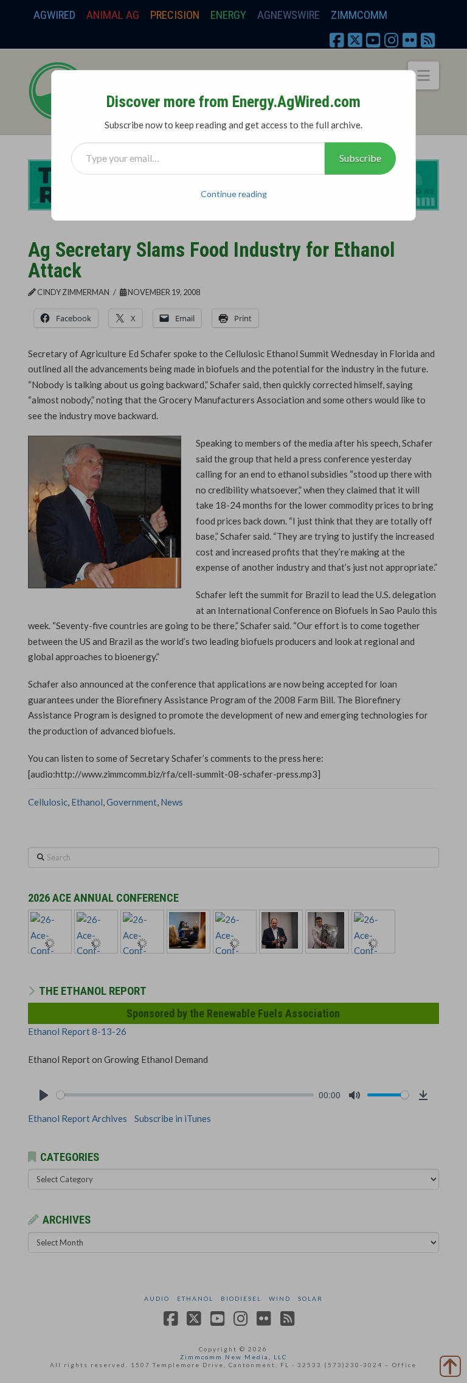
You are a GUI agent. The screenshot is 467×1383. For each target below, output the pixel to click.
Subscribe (360, 158)
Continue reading (234, 194)
